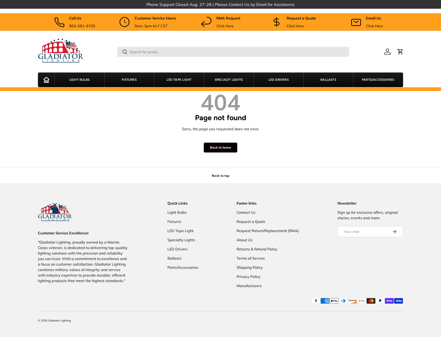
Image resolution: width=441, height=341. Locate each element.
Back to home (220, 147)
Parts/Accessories (378, 80)
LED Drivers (279, 80)
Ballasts (328, 80)
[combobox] (233, 52)
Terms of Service (251, 258)
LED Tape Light (179, 80)
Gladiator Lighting (59, 320)
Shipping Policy (250, 267)
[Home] (46, 80)
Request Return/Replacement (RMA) (268, 230)
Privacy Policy (248, 276)
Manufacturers (249, 285)
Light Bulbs (79, 80)
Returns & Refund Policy (257, 249)
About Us (245, 240)
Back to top (220, 176)
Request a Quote (251, 221)
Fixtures (129, 80)
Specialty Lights (229, 80)
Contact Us (246, 212)
